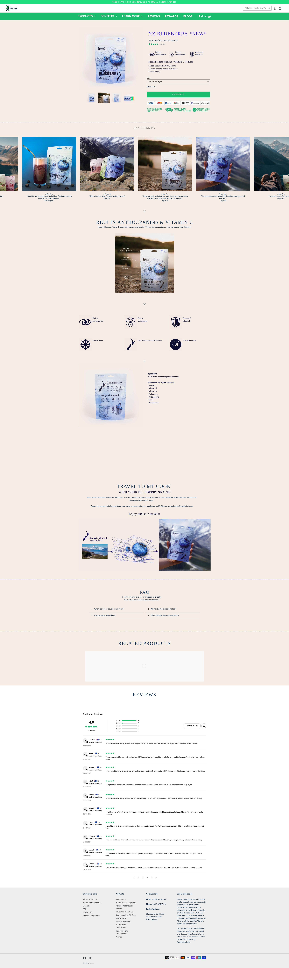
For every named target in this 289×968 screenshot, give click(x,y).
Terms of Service (90, 899)
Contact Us (87, 912)
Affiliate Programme (91, 915)
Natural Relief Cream (124, 911)
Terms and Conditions (92, 902)
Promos (118, 936)
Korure (91, 963)
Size (148, 78)
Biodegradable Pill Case (125, 915)
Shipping (86, 905)
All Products (120, 899)
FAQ (84, 909)
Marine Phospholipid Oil (125, 902)
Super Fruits (120, 927)
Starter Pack (120, 918)
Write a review (192, 726)
